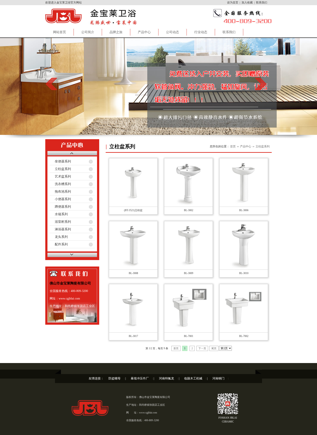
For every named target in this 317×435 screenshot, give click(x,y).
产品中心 (144, 32)
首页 (233, 146)
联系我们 (261, 2)
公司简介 (87, 32)
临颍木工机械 (193, 378)
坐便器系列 (60, 161)
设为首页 (232, 2)
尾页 (214, 348)
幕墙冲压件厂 (140, 378)
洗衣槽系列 (60, 184)
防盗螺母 (114, 378)
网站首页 (59, 32)
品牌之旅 (116, 32)
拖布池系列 (60, 191)
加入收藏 (247, 2)
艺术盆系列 (60, 176)
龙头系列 (59, 237)
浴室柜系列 (60, 221)
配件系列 (59, 244)
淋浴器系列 (60, 229)
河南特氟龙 (166, 378)
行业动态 (200, 32)
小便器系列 (60, 199)
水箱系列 (59, 214)
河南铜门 (218, 378)
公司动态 (172, 32)
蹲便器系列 (60, 206)
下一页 (202, 348)
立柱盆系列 (60, 169)
